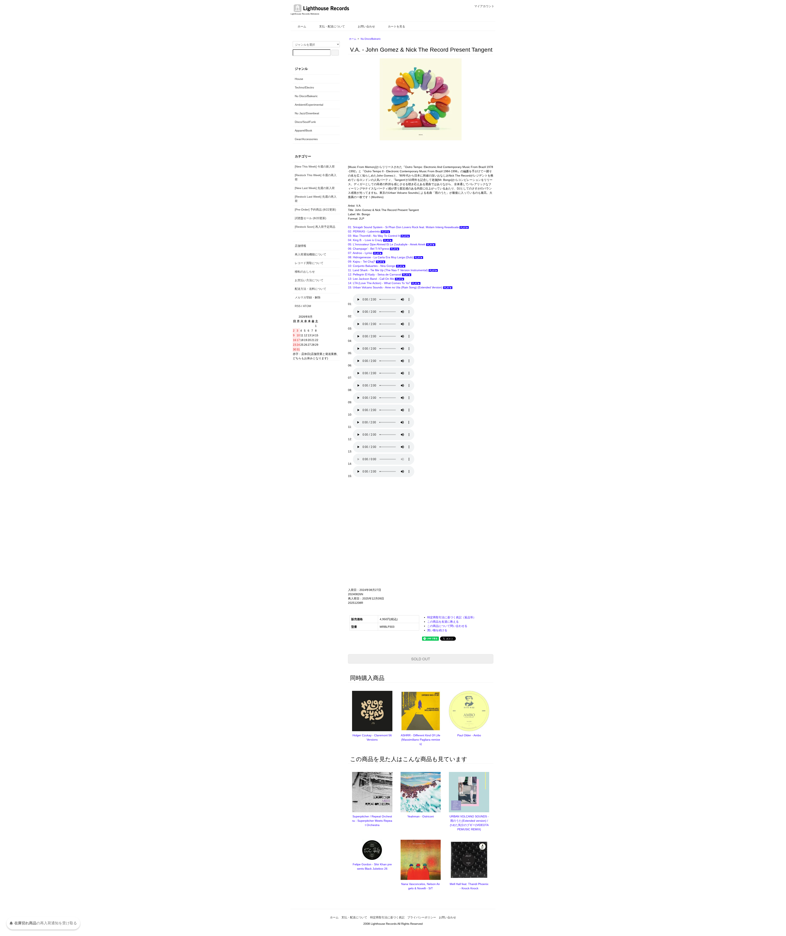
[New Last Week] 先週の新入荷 (315, 188)
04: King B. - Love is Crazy (365, 240)
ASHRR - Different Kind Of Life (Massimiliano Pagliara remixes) (420, 740)
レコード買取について (309, 263)
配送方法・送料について (310, 288)
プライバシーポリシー (421, 917)
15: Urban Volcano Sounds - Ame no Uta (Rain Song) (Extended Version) (395, 287)
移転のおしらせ (305, 271)
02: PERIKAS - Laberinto (364, 231)
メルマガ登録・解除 (308, 297)
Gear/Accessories (306, 139)
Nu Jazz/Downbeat (307, 113)
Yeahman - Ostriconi (420, 816)
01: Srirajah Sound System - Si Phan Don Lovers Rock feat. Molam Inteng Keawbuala (404, 227)
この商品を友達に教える (443, 621)
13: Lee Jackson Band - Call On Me (371, 278)
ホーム (302, 26)
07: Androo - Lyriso (360, 253)
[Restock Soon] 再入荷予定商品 (315, 226)
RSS (297, 306)
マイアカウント (484, 6)
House (299, 78)
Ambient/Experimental (309, 104)
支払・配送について (332, 26)
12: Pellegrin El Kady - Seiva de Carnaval (375, 274)
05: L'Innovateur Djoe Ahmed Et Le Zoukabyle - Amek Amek (387, 244)
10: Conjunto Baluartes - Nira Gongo (372, 265)
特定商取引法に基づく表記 (387, 917)
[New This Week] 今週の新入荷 (315, 166)
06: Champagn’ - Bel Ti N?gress (369, 248)
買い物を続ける (437, 630)
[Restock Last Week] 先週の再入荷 (316, 199)
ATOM (307, 306)
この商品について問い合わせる (447, 626)
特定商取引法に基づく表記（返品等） (451, 617)
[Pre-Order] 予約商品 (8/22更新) (315, 209)
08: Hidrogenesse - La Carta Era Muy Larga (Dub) (381, 257)
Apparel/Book (303, 130)
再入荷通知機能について (310, 254)
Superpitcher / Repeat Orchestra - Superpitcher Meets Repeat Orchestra (372, 821)
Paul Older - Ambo (469, 735)
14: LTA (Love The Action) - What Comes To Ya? (379, 283)
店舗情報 (300, 245)
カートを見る (396, 26)
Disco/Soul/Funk (305, 122)
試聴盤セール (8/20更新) (310, 218)
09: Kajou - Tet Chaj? (362, 261)
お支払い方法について (309, 280)
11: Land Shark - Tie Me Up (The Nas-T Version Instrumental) (388, 270)
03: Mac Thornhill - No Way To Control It (374, 235)
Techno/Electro (304, 87)
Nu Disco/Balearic (371, 38)
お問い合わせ (366, 26)
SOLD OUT (420, 658)
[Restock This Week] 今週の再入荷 (316, 177)
